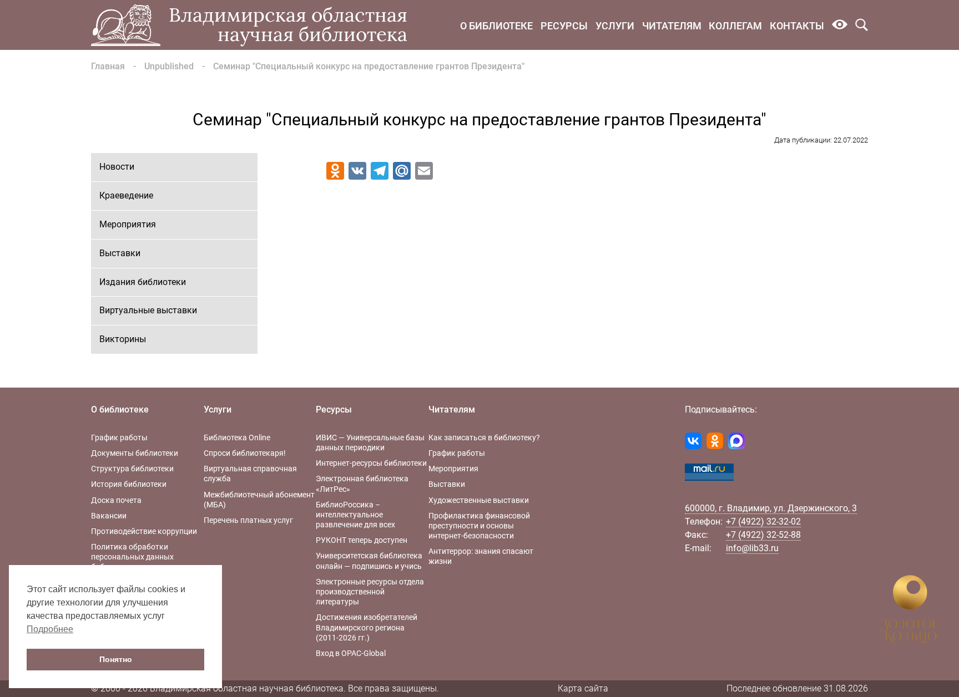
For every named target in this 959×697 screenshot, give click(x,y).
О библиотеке (496, 26)
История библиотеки (128, 484)
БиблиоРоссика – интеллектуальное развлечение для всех (355, 514)
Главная (108, 66)
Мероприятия (127, 224)
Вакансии (109, 515)
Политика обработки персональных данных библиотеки (132, 556)
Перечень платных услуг (248, 520)
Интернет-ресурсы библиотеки (371, 463)
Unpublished (169, 66)
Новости (116, 166)
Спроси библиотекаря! (245, 453)
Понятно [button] (115, 659)
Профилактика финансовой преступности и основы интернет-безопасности (479, 525)
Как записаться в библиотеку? (484, 437)
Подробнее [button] (50, 629)
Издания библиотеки (142, 282)
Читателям (671, 26)
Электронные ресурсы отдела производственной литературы (370, 591)
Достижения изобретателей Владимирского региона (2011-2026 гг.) (366, 627)
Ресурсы (564, 26)
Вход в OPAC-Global (351, 653)
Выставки (119, 253)
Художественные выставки (478, 500)
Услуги (614, 26)
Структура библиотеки (132, 468)
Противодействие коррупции (144, 531)
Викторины (122, 339)
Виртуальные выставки (148, 310)
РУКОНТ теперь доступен (361, 540)
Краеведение (126, 195)
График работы (119, 437)
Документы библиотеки (134, 453)
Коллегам (735, 26)
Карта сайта (583, 688)
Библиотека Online (237, 437)
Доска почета (116, 500)
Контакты (797, 26)
